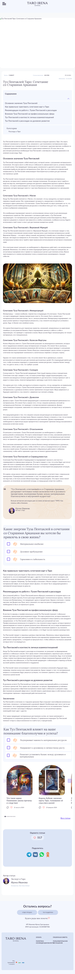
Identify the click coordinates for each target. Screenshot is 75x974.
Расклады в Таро (15, 131)
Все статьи (65, 818)
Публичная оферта (60, 937)
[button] (70, 781)
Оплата (39, 937)
